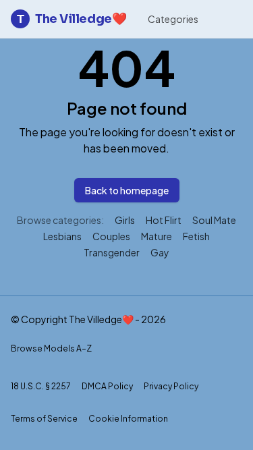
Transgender (112, 252)
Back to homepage (127, 190)
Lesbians (62, 236)
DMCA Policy (107, 386)
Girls (125, 220)
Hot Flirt (163, 220)
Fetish (196, 236)
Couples (111, 236)
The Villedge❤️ (71, 18)
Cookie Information (128, 419)
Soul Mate (214, 220)
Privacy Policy (171, 386)
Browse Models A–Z (51, 348)
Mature (156, 236)
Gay (159, 252)
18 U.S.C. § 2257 (41, 386)
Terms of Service (44, 419)
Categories (173, 19)
